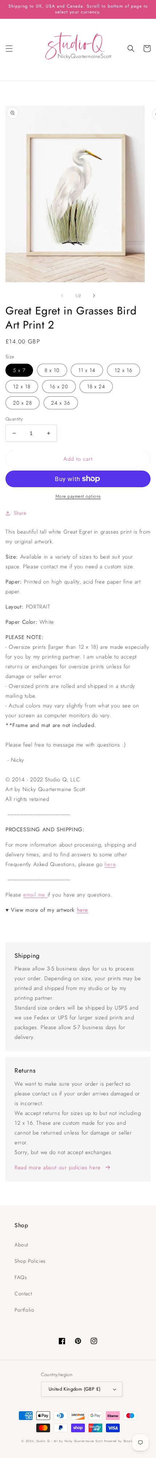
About (21, 1244)
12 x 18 (21, 386)
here (109, 864)
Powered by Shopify (119, 1441)
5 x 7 (19, 370)
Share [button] (20, 513)
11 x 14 (86, 370)
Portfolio (24, 1309)
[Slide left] (62, 296)
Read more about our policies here (58, 1167)
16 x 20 (59, 386)
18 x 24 (96, 386)
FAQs (21, 1277)
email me (35, 895)
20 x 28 (22, 402)
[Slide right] (94, 296)
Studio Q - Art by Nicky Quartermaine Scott (69, 1441)
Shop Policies (30, 1261)
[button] (9, 49)
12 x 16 (123, 370)
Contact (23, 1293)
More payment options (78, 496)
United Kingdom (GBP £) (75, 1389)
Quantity (14, 418)
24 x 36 (60, 402)
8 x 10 (52, 370)
